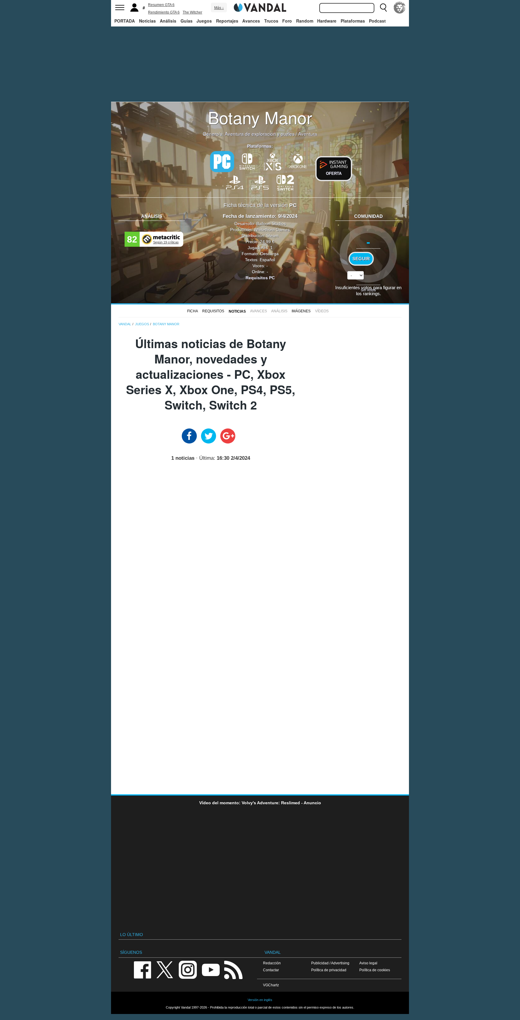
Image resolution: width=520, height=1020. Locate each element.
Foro (287, 21)
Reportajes (227, 21)
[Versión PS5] (260, 182)
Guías (187, 21)
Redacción (272, 963)
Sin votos (368, 289)
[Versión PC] (222, 161)
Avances (251, 21)
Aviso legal (368, 963)
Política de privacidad (328, 970)
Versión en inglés (260, 1000)
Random (304, 21)
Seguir (361, 258)
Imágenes (301, 311)
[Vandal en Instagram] (187, 969)
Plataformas (353, 21)
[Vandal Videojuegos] (260, 7)
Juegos (204, 21)
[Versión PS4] (235, 182)
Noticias (147, 21)
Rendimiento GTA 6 (164, 12)
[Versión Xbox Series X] (273, 161)
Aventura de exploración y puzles (260, 133)
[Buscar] (383, 7)
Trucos (271, 21)
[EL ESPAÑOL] (400, 8)
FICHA (192, 311)
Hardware (326, 21)
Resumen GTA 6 (161, 5)
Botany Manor (260, 117)
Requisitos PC (260, 277)
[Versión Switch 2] (285, 182)
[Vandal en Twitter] (165, 969)
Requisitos (213, 311)
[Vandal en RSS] (233, 969)
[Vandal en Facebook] (142, 969)
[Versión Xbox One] (298, 161)
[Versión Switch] (247, 161)
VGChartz (271, 985)
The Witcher (192, 12)
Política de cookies (374, 970)
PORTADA (124, 21)
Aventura (307, 133)
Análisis (168, 21)
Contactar (271, 970)
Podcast (377, 21)
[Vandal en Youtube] (210, 969)
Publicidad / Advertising (330, 963)
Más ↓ (219, 8)
